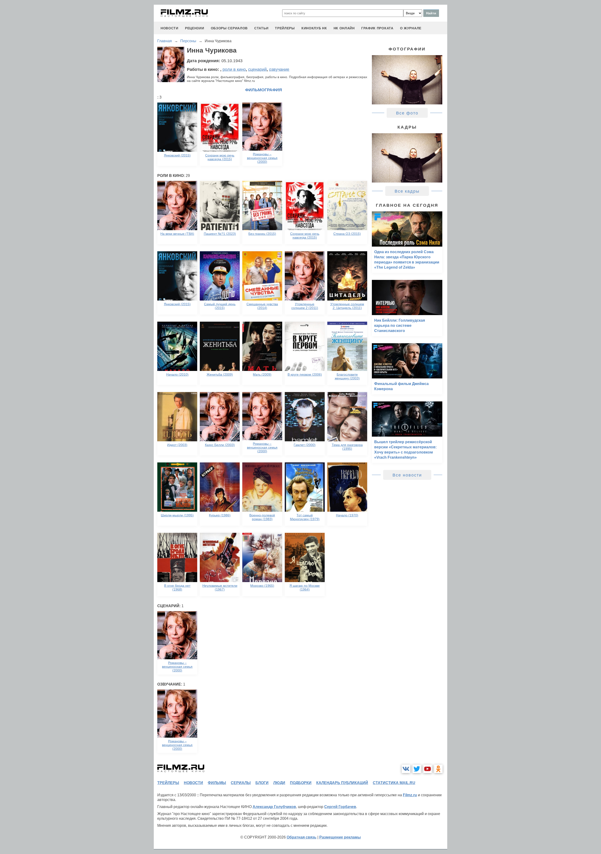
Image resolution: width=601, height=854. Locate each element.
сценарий (257, 69)
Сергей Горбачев (340, 807)
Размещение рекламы (340, 837)
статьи (261, 28)
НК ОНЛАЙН (344, 28)
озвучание (279, 69)
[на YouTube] (427, 769)
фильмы (217, 783)
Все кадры (407, 191)
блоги (262, 783)
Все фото (407, 113)
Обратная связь (301, 837)
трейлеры (285, 28)
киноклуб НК (314, 28)
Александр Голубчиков (274, 807)
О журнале (410, 28)
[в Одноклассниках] (438, 769)
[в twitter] (416, 769)
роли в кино (234, 69)
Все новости (407, 475)
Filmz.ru (410, 795)
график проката (377, 28)
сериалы (241, 783)
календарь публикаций (342, 783)
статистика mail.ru (394, 783)
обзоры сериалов (229, 28)
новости (169, 28)
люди (279, 783)
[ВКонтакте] (406, 769)
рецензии (194, 28)
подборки (301, 783)
